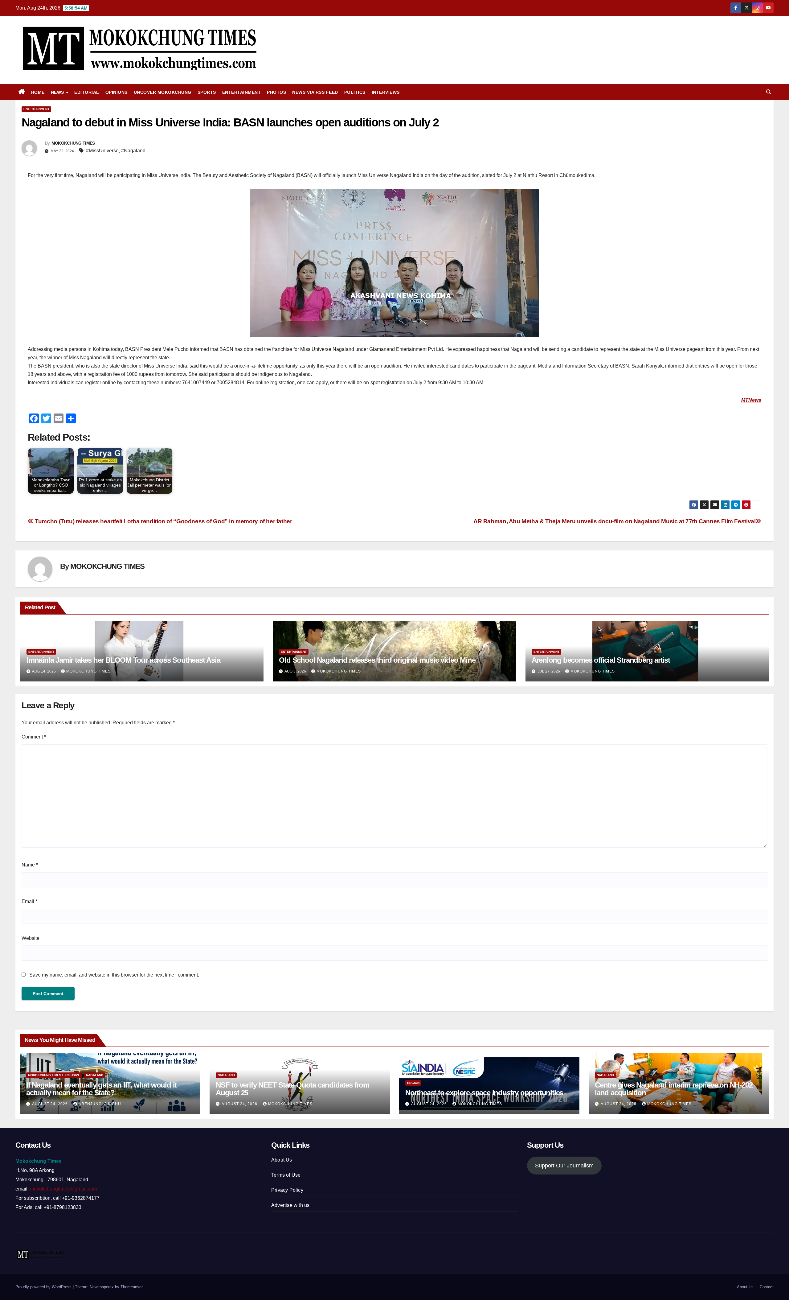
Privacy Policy (287, 1190)
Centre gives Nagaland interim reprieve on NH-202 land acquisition (673, 1089)
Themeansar (131, 1287)
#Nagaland (133, 150)
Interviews (386, 92)
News (58, 92)
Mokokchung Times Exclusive (54, 1075)
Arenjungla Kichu (100, 1104)
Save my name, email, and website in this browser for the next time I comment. (114, 974)
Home (38, 92)
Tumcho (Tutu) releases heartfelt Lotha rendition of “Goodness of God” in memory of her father (163, 521)
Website (30, 938)
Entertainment (241, 92)
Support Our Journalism (564, 1165)
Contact (767, 1287)
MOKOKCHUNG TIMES (73, 143)
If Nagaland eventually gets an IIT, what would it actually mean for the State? (101, 1089)
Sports (207, 92)
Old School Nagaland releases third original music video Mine (377, 660)
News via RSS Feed (315, 92)
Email (29, 901)
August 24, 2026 (50, 1104)
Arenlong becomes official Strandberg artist (601, 660)
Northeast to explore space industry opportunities (484, 1092)
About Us (281, 1159)
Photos (276, 92)
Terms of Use (285, 1175)
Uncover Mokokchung (162, 92)
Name (30, 864)
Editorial (86, 92)
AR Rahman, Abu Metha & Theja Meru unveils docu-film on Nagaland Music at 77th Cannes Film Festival (614, 521)
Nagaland (94, 1075)
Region (413, 1082)
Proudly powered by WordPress (44, 1287)
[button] (768, 92)
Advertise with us (290, 1205)
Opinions (116, 92)
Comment (34, 736)
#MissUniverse (102, 150)
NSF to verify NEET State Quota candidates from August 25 (292, 1089)
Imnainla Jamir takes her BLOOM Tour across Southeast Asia (123, 660)
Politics (355, 92)
